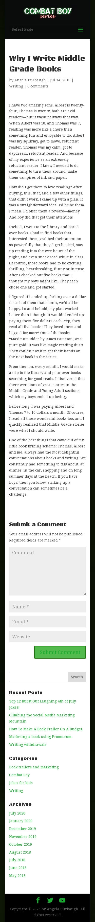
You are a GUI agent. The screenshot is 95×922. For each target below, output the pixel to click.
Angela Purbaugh (30, 80)
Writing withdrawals (27, 745)
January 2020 (20, 821)
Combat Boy (19, 775)
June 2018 (18, 868)
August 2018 (20, 852)
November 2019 (22, 837)
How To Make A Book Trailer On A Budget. (46, 729)
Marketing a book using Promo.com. (40, 737)
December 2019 (22, 829)
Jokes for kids (21, 783)
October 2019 (20, 844)
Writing (16, 86)
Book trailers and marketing (34, 767)
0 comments (37, 86)
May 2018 (17, 876)
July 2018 (17, 860)
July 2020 (17, 813)
